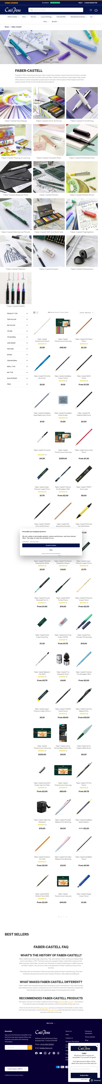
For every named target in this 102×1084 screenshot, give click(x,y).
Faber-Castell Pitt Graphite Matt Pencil (84, 414)
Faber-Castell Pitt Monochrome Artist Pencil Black (63, 525)
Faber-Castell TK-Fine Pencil (83, 784)
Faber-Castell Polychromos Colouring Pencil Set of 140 (63, 451)
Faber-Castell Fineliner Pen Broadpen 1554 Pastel (84, 673)
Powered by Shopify (18, 1075)
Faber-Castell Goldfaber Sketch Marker (84, 821)
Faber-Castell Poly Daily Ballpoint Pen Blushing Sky (63, 858)
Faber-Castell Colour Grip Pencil (84, 451)
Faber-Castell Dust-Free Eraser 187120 (63, 636)
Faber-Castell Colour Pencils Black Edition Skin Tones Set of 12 (63, 747)
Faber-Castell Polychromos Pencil (42, 340)
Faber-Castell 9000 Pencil (84, 377)
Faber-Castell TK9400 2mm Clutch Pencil (42, 525)
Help (80, 3)
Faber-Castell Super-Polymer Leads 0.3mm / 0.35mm (42, 710)
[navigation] (19, 349)
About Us (69, 1031)
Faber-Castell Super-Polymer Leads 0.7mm (42, 488)
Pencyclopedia (90, 1037)
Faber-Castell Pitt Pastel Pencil (84, 340)
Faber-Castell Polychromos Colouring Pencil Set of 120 (42, 747)
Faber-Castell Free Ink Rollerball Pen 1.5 (42, 599)
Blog (86, 1040)
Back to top (50, 1023)
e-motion (71, 1002)
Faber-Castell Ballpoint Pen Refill (42, 673)
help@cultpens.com (46, 1048)
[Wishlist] (91, 10)
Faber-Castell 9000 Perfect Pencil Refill (42, 895)
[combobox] (55, 10)
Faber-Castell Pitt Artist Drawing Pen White (42, 562)
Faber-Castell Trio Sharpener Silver (63, 673)
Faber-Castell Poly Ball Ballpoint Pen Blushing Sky (63, 821)
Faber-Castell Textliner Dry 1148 (42, 858)
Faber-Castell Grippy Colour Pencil (84, 895)
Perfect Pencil (43, 1008)
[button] (96, 10)
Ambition (61, 1002)
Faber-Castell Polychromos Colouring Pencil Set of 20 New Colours (63, 340)
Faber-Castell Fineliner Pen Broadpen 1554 (63, 488)
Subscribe (84, 1075)
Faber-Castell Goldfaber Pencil (84, 858)
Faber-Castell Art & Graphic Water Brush (84, 747)
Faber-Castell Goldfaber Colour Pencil (63, 377)
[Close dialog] (97, 1045)
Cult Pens (11, 1075)
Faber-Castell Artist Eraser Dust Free (42, 636)
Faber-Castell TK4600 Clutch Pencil (63, 710)
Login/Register (90, 3)
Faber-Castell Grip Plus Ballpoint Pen (84, 710)
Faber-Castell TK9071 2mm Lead (83, 488)
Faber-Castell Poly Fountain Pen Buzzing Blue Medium (83, 636)
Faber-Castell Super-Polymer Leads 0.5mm (84, 562)
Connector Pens (53, 1010)
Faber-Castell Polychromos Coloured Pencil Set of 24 (63, 895)
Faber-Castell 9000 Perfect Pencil (63, 599)
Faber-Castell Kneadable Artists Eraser (63, 414)
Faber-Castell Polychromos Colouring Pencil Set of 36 (63, 784)
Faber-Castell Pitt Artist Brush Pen (42, 377)
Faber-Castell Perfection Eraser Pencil (83, 599)
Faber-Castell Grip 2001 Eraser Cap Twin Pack (42, 784)
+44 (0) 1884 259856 (47, 1044)
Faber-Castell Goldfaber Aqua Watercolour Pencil (42, 414)
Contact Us (69, 1038)
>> (66, 917)
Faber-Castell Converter (42, 450)
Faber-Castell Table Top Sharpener (42, 821)
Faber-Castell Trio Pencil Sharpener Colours (63, 562)
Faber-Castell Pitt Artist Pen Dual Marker (84, 525)
